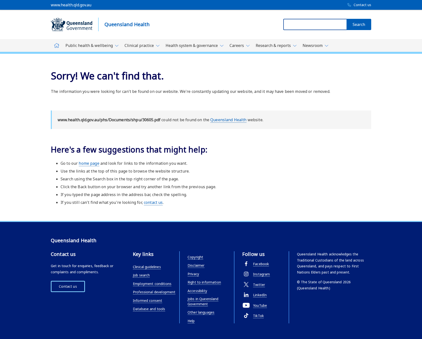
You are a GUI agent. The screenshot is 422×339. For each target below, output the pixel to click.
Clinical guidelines (147, 266)
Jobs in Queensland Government (203, 301)
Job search (141, 275)
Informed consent (147, 300)
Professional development (154, 292)
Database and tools (149, 308)
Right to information (204, 282)
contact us (153, 202)
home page (89, 163)
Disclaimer (196, 265)
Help (191, 320)
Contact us (68, 286)
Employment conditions (152, 283)
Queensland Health (228, 119)
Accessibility (197, 290)
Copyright (195, 257)
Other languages (201, 312)
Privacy (193, 274)
